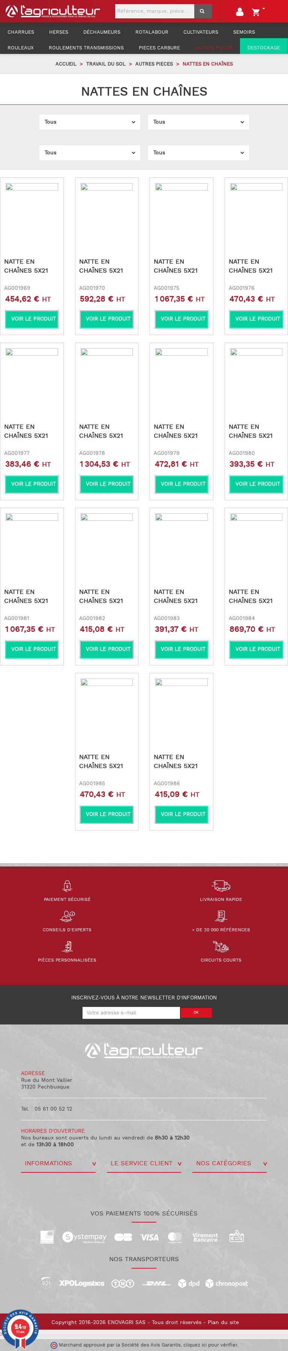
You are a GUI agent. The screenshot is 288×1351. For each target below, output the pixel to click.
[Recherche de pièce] (203, 11)
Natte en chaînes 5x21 (26, 266)
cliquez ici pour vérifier (210, 1345)
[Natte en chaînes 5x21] (32, 209)
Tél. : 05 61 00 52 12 (46, 1109)
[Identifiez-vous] (240, 13)
